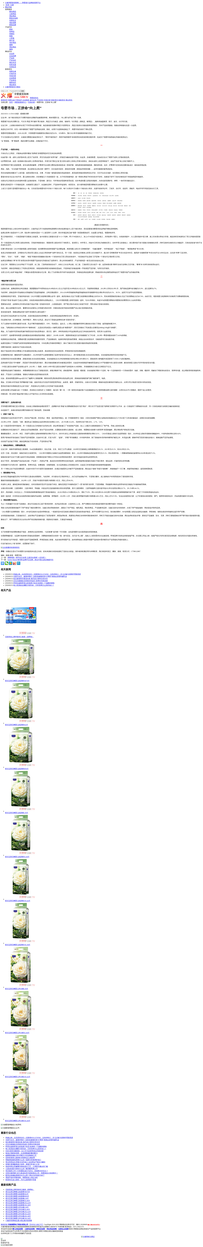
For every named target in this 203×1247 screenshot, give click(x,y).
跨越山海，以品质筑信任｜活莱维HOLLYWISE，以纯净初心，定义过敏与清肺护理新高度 (47, 574)
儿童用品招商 (30, 1229)
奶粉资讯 (54, 100)
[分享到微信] (6, 563)
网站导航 (8, 7)
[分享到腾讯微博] (18, 563)
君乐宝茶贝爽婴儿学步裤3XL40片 (17, 1121)
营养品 (11, 31)
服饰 (11, 49)
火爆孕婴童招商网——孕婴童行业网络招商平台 (23, 3)
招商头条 (12, 71)
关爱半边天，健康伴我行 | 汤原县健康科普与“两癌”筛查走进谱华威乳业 (40, 576)
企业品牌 (12, 56)
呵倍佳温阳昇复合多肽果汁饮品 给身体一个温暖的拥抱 (33, 583)
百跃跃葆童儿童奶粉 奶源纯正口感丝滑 (20, 1157)
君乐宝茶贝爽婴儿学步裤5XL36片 (18, 1218)
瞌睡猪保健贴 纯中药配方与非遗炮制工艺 (21, 1155)
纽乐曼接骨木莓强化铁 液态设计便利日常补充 (30, 578)
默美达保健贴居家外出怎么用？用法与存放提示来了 (25, 1175)
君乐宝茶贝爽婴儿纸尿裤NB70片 (17, 681)
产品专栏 (12, 60)
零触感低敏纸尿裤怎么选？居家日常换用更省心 (23, 1160)
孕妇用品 (12, 16)
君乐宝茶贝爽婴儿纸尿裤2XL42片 (17, 901)
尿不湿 (11, 40)
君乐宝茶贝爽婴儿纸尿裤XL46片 (17, 857)
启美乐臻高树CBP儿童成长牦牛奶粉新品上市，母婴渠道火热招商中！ (32, 1173)
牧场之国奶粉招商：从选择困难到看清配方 (22, 1153)
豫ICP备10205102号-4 (94, 1224)
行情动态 (18, 100)
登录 (7, 5)
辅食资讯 (61, 100)
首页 (11, 102)
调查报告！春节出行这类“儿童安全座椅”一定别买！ (27, 557)
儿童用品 (12, 14)
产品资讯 (12, 80)
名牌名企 (12, 20)
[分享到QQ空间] (10, 563)
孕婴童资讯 (34, 98)
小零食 (11, 38)
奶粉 (11, 29)
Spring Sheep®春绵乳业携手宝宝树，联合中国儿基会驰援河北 (30, 560)
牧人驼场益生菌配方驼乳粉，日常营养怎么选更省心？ (33, 585)
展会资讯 (12, 85)
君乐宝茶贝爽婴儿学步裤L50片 (16, 989)
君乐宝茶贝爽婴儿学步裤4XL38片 (18, 1216)
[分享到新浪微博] (14, 563)
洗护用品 (12, 42)
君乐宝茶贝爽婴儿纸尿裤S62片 (16, 725)
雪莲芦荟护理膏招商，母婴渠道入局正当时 (22, 1177)
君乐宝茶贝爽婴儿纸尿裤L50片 (16, 813)
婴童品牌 (12, 25)
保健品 (11, 34)
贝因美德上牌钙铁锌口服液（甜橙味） (19, 637)
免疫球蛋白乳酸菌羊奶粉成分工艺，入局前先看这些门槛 (27, 1166)
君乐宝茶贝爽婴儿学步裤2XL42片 (17, 1077)
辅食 (11, 36)
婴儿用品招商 (18, 1229)
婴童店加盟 (13, 18)
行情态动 (12, 73)
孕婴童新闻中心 (20, 102)
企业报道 (12, 78)
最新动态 (12, 82)
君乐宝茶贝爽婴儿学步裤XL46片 (17, 1033)
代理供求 (12, 67)
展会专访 (12, 62)
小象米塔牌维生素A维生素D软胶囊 (19, 1220)
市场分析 (12, 76)
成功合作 (33, 100)
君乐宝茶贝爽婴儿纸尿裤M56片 (17, 769)
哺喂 (11, 45)
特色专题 (12, 65)
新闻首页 (4, 100)
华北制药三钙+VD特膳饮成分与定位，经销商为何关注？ (27, 1171)
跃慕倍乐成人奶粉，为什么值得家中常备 (21, 1180)
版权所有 (4, 1224)
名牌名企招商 (63, 1229)
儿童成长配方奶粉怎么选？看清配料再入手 (22, 1169)
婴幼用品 (12, 11)
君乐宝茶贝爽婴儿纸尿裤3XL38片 (17, 945)
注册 (12, 5)
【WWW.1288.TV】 (36, 1224)
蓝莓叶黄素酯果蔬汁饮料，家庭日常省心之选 (22, 1164)
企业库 (11, 54)
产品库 (11, 58)
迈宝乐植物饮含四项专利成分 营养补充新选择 (30, 581)
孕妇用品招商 (52, 1229)
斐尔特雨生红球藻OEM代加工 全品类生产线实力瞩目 (25, 1162)
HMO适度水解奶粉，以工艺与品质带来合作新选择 (24, 1151)
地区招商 (12, 23)
